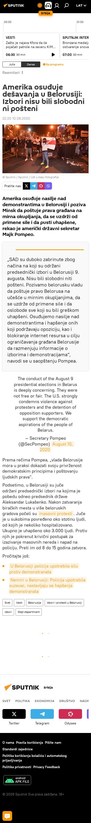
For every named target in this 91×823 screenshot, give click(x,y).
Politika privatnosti (16, 767)
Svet (7, 602)
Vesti (19, 602)
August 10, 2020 (57, 446)
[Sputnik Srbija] (14, 7)
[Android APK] (17, 780)
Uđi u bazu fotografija (45, 177)
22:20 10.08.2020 (16, 118)
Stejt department (29, 612)
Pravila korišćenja (29, 742)
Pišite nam (53, 742)
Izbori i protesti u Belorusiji (64, 602)
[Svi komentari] (7, 816)
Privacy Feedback (46, 767)
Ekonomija (44, 701)
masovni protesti (55, 513)
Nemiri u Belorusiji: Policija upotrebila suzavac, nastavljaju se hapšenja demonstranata (48, 585)
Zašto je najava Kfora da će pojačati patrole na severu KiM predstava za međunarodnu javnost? (29, 49)
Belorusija (34, 602)
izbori (8, 612)
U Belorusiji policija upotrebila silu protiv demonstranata (44, 568)
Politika (22, 701)
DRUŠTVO (67, 701)
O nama (8, 742)
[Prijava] (57, 5)
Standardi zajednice (17, 749)
